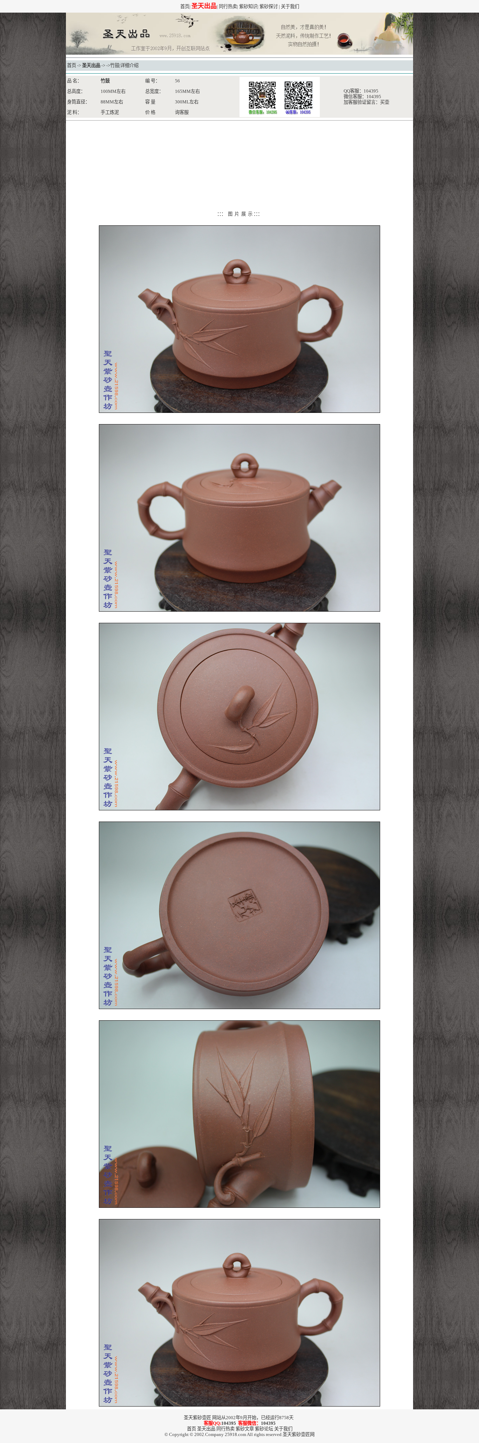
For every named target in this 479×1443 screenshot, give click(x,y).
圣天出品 (91, 65)
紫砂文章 (245, 1428)
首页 (184, 6)
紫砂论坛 (264, 1428)
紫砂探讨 (268, 6)
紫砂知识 (248, 6)
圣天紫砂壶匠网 (299, 1434)
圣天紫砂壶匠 (197, 1417)
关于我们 (290, 6)
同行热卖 (228, 6)
